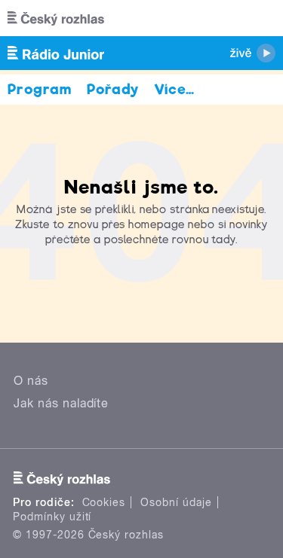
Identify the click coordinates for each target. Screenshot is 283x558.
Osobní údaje (176, 502)
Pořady (113, 89)
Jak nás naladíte (61, 403)
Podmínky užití (52, 517)
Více (174, 89)
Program (40, 89)
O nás (31, 381)
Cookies (104, 502)
